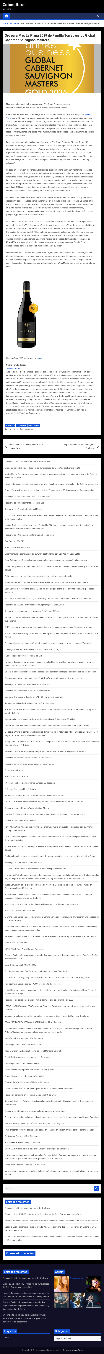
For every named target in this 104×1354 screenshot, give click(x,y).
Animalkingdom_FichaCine (81, 1278)
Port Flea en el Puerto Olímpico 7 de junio (23, 1142)
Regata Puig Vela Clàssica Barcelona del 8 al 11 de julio (29, 703)
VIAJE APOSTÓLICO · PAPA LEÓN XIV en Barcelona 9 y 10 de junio (34, 1123)
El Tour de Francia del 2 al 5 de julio (20, 789)
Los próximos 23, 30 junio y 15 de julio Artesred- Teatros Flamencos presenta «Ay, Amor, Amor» (47, 977)
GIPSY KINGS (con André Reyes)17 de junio (24, 949)
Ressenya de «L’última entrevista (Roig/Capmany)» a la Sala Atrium (34, 605)
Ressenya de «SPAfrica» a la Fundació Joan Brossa (28, 684)
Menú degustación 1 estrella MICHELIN (22, 1063)
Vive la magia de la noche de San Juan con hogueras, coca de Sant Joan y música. (41, 904)
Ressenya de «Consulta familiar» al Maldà (23, 509)
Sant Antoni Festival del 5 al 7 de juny (21, 1136)
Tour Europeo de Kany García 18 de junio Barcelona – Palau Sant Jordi (36, 971)
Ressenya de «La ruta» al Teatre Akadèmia (23, 862)
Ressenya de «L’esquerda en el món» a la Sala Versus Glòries (32, 611)
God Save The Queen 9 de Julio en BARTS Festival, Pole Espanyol (34, 697)
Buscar (96, 1188)
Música (7, 1337)
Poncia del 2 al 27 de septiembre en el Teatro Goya (26, 446)
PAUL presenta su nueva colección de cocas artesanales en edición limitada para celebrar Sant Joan (49, 1130)
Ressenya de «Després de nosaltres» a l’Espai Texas (28, 496)
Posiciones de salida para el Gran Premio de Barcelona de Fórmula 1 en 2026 (39, 1000)
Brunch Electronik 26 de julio (17, 547)
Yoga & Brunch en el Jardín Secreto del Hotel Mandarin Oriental (33, 1051)
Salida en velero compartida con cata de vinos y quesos (29, 1070)
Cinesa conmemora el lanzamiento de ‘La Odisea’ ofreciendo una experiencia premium (43, 678)
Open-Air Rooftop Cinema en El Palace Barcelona (27, 1082)
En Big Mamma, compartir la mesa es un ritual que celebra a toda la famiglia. (39, 576)
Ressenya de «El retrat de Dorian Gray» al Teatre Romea (29, 764)
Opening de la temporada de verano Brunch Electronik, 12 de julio (33, 649)
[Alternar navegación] (13, 16)
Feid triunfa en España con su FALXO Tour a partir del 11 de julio (33, 984)
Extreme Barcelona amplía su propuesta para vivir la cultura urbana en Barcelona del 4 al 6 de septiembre (51, 484)
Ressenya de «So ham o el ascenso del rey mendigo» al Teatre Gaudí (35, 1111)
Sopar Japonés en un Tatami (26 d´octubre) (79, 446)
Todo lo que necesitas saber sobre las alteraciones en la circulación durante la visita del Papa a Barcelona (52, 1117)
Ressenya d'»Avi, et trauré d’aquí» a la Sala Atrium (27, 808)
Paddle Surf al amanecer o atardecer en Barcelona (27, 1057)
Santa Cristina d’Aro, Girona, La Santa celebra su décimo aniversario (35, 795)
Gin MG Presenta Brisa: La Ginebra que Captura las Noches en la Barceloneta (39, 1088)
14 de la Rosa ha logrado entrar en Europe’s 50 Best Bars (30, 783)
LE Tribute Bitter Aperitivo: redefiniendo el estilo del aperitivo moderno (35, 869)
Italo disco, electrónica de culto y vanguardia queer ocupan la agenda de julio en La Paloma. (45, 751)
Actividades (21, 426)
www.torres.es (13, 368)
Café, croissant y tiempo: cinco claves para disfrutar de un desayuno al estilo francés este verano (48, 627)
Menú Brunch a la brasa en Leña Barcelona (24, 1038)
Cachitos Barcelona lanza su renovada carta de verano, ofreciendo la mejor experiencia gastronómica (50, 856)
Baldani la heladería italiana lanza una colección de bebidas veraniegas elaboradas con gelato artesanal (50, 672)
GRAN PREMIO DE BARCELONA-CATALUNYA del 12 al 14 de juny (33, 1022)
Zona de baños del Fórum (16, 776)
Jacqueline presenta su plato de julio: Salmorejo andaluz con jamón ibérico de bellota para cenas (48, 598)
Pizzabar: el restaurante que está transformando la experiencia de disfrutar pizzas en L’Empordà (48, 643)
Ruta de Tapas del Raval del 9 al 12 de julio (23, 656)
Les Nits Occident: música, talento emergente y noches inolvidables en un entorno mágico (45, 814)
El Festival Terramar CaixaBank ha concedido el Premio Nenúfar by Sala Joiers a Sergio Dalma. (47, 582)
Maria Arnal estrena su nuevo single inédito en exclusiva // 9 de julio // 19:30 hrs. (40, 719)
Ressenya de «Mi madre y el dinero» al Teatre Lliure (27, 691)
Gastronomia (33, 426)
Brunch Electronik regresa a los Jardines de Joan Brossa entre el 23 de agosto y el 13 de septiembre (49, 490)
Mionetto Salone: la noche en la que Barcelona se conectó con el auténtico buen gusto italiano (47, 725)
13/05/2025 (12, 429)
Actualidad (10, 426)
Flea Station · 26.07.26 (14, 541)
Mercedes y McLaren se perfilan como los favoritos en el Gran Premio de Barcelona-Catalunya (47, 1016)
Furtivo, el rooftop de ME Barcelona (20, 820)
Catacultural (14, 4)
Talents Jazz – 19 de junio (16, 942)
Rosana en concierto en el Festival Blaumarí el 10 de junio (30, 1095)
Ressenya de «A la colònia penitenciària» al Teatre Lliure (29, 535)
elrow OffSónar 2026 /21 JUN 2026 (20, 965)
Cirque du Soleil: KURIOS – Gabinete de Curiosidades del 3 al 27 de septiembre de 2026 (43, 468)
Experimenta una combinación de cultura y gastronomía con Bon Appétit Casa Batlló (42, 554)
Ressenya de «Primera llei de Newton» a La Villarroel (28, 758)
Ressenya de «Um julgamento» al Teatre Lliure (25, 503)
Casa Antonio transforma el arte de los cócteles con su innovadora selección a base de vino (46, 560)
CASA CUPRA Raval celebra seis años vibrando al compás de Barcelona (37, 1149)
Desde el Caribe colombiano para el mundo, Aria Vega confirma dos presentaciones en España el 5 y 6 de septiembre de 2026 (26, 1305)
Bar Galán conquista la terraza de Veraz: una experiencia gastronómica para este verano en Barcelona (50, 936)
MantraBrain (77, 1350)
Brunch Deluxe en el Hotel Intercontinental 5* (24, 1076)
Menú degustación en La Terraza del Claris (24, 1044)
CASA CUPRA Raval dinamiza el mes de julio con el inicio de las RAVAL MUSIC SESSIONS (44, 802)
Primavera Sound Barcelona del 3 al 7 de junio (25, 1165)
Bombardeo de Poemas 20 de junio (20, 910)
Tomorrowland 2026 (14, 770)
